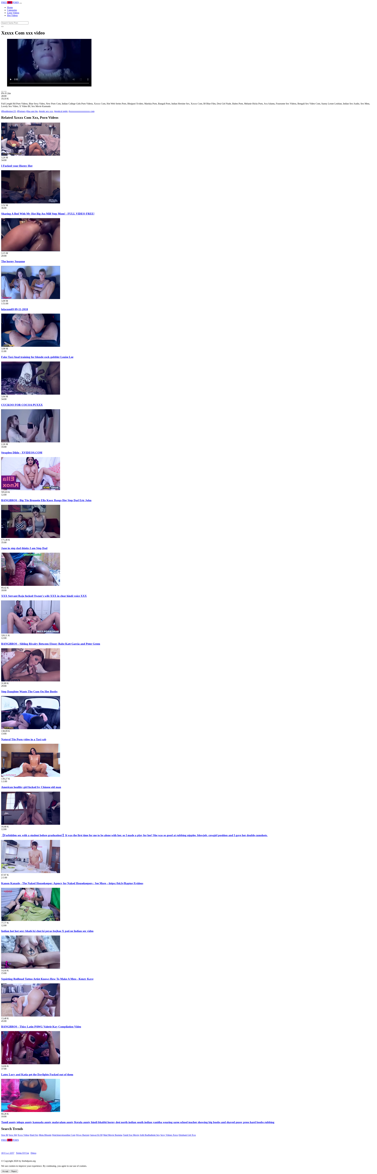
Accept (5, 1171)
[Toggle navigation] (20, 3)
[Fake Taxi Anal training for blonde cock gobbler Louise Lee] (30, 346)
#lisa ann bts (32, 111)
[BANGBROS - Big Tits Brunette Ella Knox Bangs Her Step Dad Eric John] (30, 489)
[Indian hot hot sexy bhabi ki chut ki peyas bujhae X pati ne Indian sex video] (30, 920)
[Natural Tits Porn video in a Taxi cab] (30, 728)
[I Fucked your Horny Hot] (30, 155)
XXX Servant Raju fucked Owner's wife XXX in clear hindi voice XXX (44, 595)
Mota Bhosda (45, 1135)
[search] (2, 26)
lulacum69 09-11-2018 (14, 309)
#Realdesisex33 (8, 111)
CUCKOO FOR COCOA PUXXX (22, 404)
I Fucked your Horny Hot (16, 165)
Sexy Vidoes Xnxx (169, 1135)
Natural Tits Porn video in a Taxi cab (23, 739)
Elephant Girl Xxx (187, 1135)
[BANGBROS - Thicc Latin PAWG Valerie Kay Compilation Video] (30, 1015)
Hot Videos (12, 15)
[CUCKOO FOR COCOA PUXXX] (30, 394)
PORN (10, 2)
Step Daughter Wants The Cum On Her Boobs (29, 691)
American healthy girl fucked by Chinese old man (31, 787)
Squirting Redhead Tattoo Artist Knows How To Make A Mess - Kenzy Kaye (47, 978)
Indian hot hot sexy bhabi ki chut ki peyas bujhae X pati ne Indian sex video (47, 931)
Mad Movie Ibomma (112, 1135)
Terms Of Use (22, 1153)
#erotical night (60, 111)
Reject (14, 1171)
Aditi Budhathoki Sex (149, 1135)
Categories (12, 10)
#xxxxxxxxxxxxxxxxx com (81, 111)
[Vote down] (5, 91)
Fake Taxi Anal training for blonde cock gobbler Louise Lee (37, 357)
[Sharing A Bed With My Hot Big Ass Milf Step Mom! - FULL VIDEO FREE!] (30, 202)
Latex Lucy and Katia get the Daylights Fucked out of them (37, 1074)
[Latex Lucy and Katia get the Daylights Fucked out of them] (30, 1063)
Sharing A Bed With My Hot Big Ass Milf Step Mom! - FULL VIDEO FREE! (47, 213)
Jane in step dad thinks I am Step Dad (24, 548)
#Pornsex (21, 111)
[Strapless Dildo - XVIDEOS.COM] (30, 441)
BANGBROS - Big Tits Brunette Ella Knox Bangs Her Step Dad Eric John (46, 500)
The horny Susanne (13, 261)
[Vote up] (2, 91)
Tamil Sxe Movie (131, 1135)
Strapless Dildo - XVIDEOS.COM (21, 452)
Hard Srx (34, 1135)
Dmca (33, 1153)
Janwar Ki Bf (96, 1135)
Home (10, 7)
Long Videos (13, 12)
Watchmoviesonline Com (63, 1135)
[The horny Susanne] (30, 250)
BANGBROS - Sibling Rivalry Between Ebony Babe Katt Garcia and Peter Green (50, 643)
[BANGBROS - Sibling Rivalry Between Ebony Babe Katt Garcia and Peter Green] (30, 632)
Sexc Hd (13, 1135)
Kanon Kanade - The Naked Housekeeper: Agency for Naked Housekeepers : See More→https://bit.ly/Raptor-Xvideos (72, 883)
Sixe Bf (4, 1135)
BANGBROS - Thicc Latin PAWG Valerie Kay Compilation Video (41, 1026)
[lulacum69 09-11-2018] (30, 298)
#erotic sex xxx (46, 111)
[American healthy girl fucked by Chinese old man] (30, 776)
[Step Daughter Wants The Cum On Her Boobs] (30, 680)
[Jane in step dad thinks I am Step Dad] (30, 537)
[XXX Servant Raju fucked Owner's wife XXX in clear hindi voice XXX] (30, 585)
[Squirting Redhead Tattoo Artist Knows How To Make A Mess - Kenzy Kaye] (30, 968)
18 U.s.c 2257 (7, 1153)
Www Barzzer (83, 1135)
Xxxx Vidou (23, 1135)
